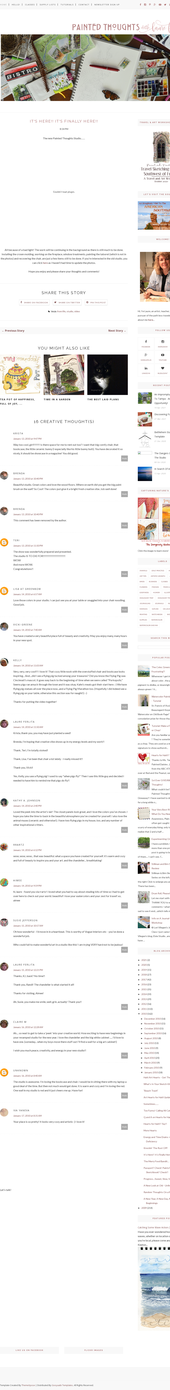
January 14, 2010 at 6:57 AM (27, 594)
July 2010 (149, 1043)
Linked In (146, 373)
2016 (144, 984)
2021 (144, 960)
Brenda (19, 473)
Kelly (17, 660)
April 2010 (149, 1057)
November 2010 (152, 1023)
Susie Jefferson (25, 920)
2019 (144, 969)
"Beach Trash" (151, 1090)
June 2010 (149, 1048)
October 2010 (151, 1028)
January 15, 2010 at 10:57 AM (28, 925)
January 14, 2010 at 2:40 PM (27, 805)
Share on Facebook (36, 302)
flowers (143, 587)
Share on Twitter (69, 302)
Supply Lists (48, 4)
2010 (144, 1013)
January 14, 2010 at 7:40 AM (27, 629)
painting (143, 614)
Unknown (20, 1070)
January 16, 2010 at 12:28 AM (28, 1027)
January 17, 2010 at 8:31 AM (27, 1115)
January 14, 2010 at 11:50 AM (28, 727)
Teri (16, 540)
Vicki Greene (23, 624)
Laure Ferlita (24, 721)
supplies (143, 620)
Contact (84, 4)
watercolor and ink (149, 625)
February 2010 (151, 1067)
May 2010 (149, 1052)
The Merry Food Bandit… (156, 1161)
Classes (30, 4)
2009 (144, 1207)
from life (61, 311)
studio (70, 311)
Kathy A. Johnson (26, 800)
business (153, 581)
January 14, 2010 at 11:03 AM (28, 665)
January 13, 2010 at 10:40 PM (28, 478)
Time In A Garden (57, 399)
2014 (144, 994)
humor (156, 592)
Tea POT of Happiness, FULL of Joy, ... (17, 401)
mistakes (143, 609)
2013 (144, 999)
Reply (124, 458)
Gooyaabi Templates (62, 1385)
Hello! (16, 4)
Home (3, 4)
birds (142, 581)
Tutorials (67, 4)
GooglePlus (146, 360)
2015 (144, 989)
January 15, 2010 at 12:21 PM (28, 970)
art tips (143, 576)
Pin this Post (98, 302)
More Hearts (150, 1130)
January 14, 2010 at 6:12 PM (27, 850)
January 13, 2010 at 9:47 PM (27, 438)
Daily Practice (158, 571)
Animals (143, 571)
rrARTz (18, 844)
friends (155, 587)
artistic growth (158, 576)
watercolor (156, 620)
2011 (144, 1008)
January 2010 (151, 1072)
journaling (145, 603)
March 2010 (150, 1062)
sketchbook (157, 614)
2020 (144, 964)
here (45, 262)
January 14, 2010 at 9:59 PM (27, 885)
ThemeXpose (28, 1385)
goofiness (144, 592)
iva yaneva (21, 1110)
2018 (144, 974)
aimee (17, 880)
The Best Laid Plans (103, 399)
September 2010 (153, 1033)
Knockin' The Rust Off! (156, 1148)
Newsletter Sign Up (107, 4)
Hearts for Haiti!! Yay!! (155, 1123)
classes (164, 581)
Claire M (20, 1021)
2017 (144, 979)
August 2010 (151, 1038)
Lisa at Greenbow (27, 588)
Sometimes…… (151, 1103)
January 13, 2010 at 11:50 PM (28, 545)
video (77, 311)
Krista (18, 433)
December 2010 (152, 1018)
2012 (144, 1003)
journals (159, 603)
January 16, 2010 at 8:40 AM (27, 1075)
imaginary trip (146, 598)
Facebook (146, 347)
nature (155, 609)
